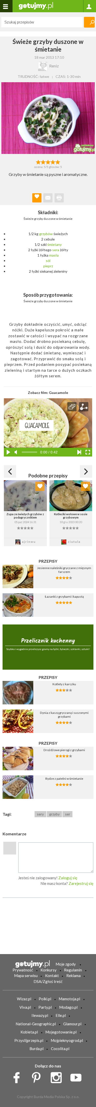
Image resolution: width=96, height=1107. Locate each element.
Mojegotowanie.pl (61, 1032)
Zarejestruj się (81, 883)
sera (55, 250)
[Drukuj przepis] (59, 197)
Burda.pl (36, 1048)
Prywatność (23, 970)
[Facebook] (18, 1076)
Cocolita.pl (60, 1048)
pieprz (48, 266)
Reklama (73, 975)
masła (54, 255)
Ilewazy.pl (39, 1015)
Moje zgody (66, 964)
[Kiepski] (38, 162)
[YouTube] (77, 1076)
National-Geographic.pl (36, 1023)
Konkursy (48, 970)
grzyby (54, 814)
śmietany (54, 244)
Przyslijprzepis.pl (28, 1040)
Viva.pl (25, 1007)
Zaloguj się (67, 877)
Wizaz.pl (24, 998)
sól (48, 260)
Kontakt (52, 975)
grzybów (46, 234)
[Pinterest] (38, 1076)
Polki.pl (45, 998)
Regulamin (73, 970)
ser (67, 814)
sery (40, 814)
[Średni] (43, 162)
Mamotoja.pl (69, 998)
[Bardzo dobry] (52, 162)
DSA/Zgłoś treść (48, 981)
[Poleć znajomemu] (47, 197)
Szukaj (89, 22)
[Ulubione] (40, 486)
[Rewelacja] (57, 162)
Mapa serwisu (26, 975)
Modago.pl (68, 1007)
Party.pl (45, 1007)
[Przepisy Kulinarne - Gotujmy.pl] (36, 5)
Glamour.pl (72, 1023)
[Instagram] (58, 1076)
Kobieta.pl (29, 1032)
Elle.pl (61, 1015)
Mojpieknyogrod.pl (67, 1040)
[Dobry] (48, 162)
